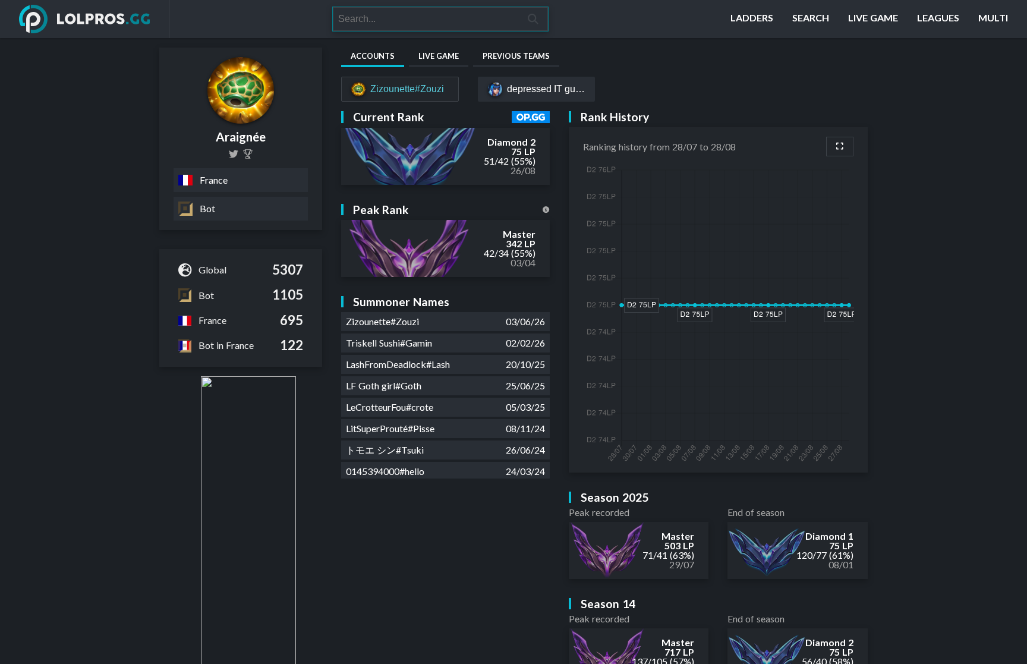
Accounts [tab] (373, 56)
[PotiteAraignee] (233, 154)
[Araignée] (248, 154)
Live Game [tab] (438, 56)
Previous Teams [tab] (516, 56)
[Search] (533, 19)
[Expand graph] (839, 146)
